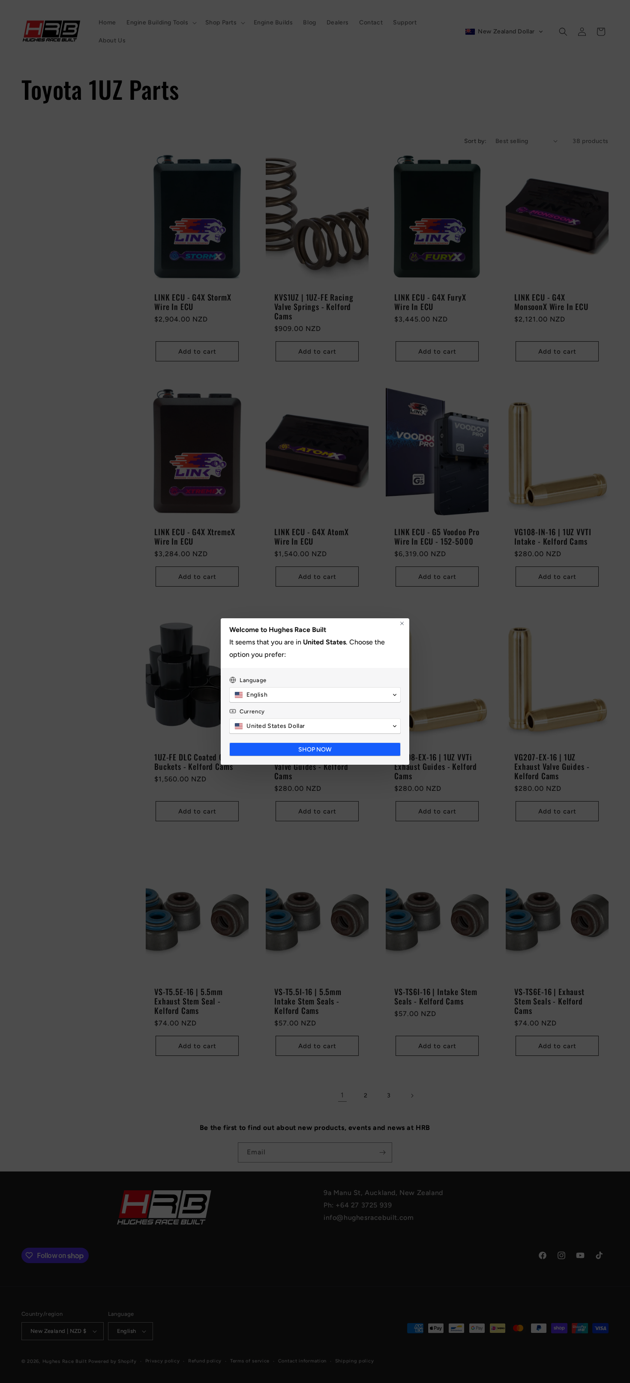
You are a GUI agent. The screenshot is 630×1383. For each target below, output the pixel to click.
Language (253, 680)
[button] (315, 695)
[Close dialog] (402, 623)
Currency (252, 711)
